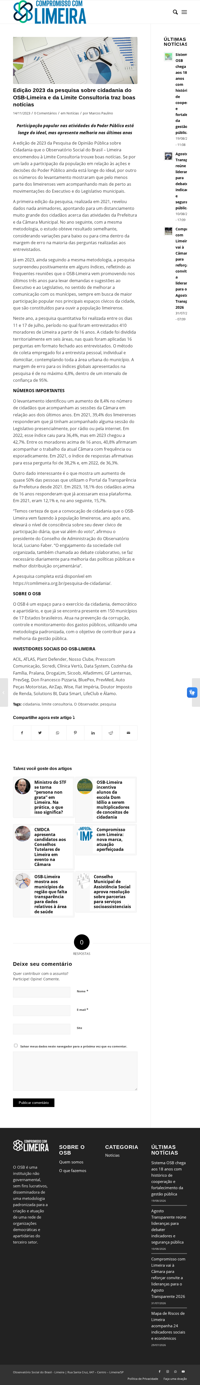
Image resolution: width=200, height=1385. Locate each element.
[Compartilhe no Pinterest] (75, 733)
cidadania (31, 704)
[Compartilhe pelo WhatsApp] (57, 733)
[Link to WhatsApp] (175, 1371)
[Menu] (184, 12)
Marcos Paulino (101, 113)
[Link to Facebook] (160, 1371)
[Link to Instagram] (167, 1371)
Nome (82, 991)
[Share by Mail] (128, 733)
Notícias (72, 113)
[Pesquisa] (173, 12)
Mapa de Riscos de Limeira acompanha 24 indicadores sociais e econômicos (168, 1326)
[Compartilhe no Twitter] (40, 733)
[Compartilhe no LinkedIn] (93, 733)
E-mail (82, 1009)
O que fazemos (72, 1170)
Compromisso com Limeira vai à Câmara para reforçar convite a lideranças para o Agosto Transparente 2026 (168, 1277)
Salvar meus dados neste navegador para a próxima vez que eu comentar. (73, 1046)
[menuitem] (173, 12)
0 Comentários (45, 113)
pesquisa (108, 704)
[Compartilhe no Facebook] (22, 733)
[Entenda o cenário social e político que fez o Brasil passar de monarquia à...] (4, 692)
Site (79, 1028)
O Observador (86, 704)
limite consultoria (57, 704)
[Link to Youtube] (183, 1371)
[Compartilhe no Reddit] (111, 733)
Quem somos (71, 1161)
